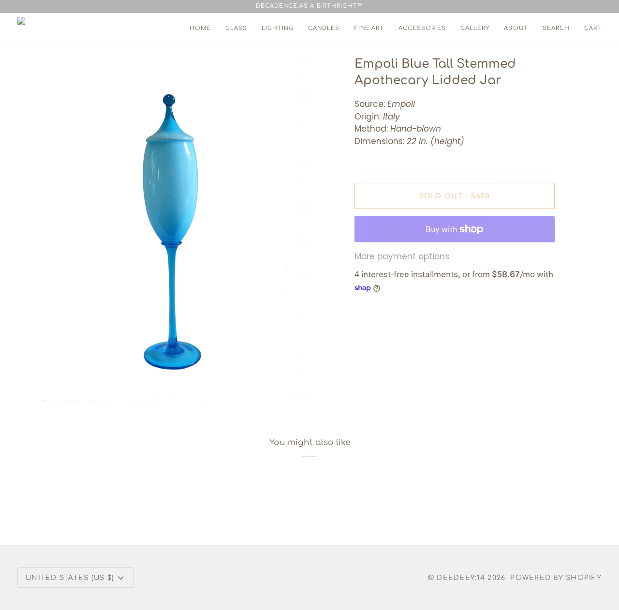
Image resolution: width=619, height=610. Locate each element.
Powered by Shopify (556, 577)
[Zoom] (54, 384)
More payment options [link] (401, 256)
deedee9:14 (461, 577)
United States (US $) (70, 577)
